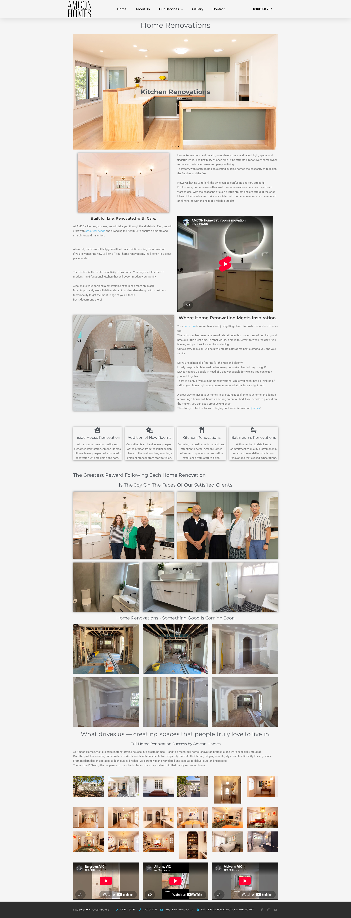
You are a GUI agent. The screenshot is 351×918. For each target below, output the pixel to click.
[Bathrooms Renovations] (253, 430)
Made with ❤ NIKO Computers (91, 909)
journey (255, 408)
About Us (142, 9)
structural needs (95, 231)
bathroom (190, 326)
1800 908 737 (262, 9)
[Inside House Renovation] (97, 430)
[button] (77, 91)
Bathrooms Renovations (253, 437)
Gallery (197, 9)
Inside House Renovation (97, 437)
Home (121, 9)
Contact (218, 9)
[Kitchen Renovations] (201, 430)
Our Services (169, 9)
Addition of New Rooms (149, 437)
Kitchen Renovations (201, 437)
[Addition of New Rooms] (149, 430)
